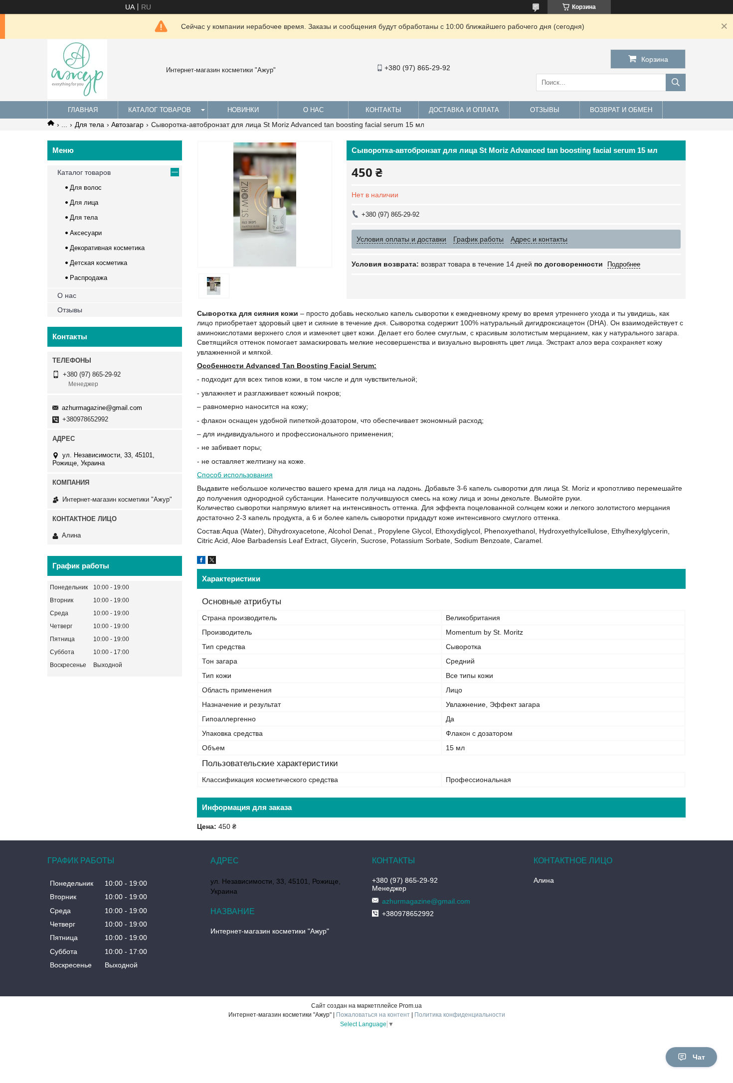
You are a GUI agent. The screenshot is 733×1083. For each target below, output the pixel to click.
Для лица (84, 202)
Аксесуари (86, 233)
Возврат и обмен (621, 110)
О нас (313, 110)
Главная (83, 110)
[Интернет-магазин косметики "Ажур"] (77, 97)
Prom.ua (410, 1005)
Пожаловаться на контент (373, 1014)
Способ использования (235, 475)
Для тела (89, 125)
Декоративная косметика (107, 248)
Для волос (86, 187)
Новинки (243, 110)
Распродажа (88, 277)
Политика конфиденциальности (459, 1014)
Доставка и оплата (464, 110)
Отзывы (544, 110)
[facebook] (201, 561)
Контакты (383, 110)
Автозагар (127, 125)
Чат (699, 1057)
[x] (212, 561)
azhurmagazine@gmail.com (102, 407)
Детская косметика (98, 263)
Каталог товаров (159, 110)
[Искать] (676, 82)
